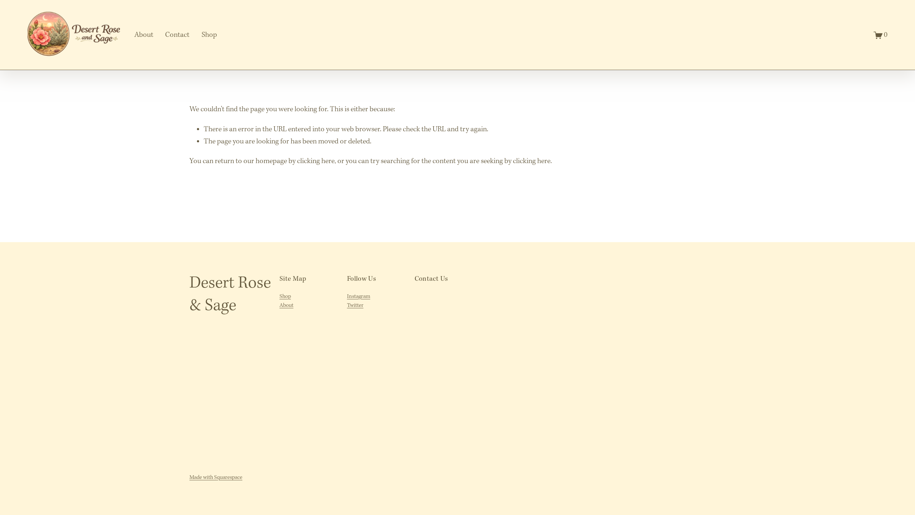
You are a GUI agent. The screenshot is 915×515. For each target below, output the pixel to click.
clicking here (316, 161)
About (143, 35)
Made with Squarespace (215, 477)
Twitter (355, 305)
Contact (177, 35)
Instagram (358, 296)
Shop (209, 35)
